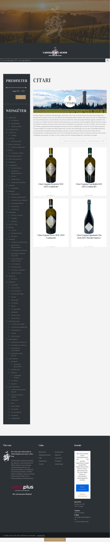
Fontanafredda (17, 203)
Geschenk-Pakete (15, 156)
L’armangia (15, 206)
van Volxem (15, 336)
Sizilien (11, 227)
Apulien (11, 138)
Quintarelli (15, 318)
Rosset (13, 135)
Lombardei (13, 165)
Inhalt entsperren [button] (82, 488)
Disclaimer (58, 461)
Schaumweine (16, 412)
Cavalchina (15, 288)
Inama (13, 306)
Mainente (14, 312)
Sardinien (12, 212)
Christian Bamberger (19, 327)
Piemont (12, 191)
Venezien (12, 282)
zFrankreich (13, 339)
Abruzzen (12, 117)
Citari (13, 176)
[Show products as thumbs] (34, 139)
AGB (40, 458)
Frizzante (14, 400)
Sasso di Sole (16, 273)
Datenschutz (43, 461)
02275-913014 (79, 513)
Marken (11, 185)
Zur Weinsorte (14, 387)
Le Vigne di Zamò (17, 153)
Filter (20, 97)
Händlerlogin (59, 464)
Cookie (41, 464)
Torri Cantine (16, 126)
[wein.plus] (23, 482)
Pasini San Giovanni (18, 182)
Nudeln (14, 372)
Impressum (58, 458)
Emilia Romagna (15, 144)
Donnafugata (16, 233)
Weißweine (15, 418)
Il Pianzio (14, 303)
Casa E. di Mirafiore (18, 197)
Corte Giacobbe (17, 294)
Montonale (15, 179)
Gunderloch (16, 330)
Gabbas (14, 218)
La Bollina (15, 209)
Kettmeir (14, 279)
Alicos (13, 230)
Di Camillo (15, 120)
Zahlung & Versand (44, 455)
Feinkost (14, 361)
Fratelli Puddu (17, 215)
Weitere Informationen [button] (82, 495)
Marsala (14, 236)
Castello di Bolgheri (19, 242)
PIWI (12, 403)
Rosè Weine (15, 406)
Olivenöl (14, 381)
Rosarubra (15, 123)
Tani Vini (14, 221)
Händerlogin (41, 535)
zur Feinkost (13, 358)
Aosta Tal (12, 132)
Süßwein (14, 415)
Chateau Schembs (17, 324)
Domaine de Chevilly (18, 345)
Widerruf (58, 455)
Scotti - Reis (13, 224)
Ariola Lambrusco (18, 147)
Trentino (12, 276)
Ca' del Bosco (16, 168)
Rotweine (14, 409)
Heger (13, 333)
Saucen (14, 384)
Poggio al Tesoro (18, 270)
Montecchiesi (16, 267)
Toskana (12, 239)
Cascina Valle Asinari (19, 200)
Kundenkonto (59, 452)
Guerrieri (14, 188)
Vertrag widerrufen (55, 539)
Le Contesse (15, 309)
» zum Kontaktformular (81, 521)
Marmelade (15, 369)
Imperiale (12, 162)
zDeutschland (14, 321)
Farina (13, 297)
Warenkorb (42, 452)
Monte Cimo (15, 315)
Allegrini (14, 285)
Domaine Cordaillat (19, 342)
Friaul (11, 150)
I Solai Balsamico (15, 159)
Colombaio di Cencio (19, 250)
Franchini (14, 300)
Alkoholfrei (13, 129)
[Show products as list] (38, 139)
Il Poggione (15, 264)
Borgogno (15, 194)
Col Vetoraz (16, 291)
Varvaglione (16, 141)
